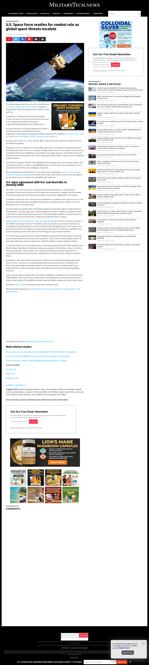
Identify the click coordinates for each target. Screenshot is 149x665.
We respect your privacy (63, 645)
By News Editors (109, 207)
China (48, 389)
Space (61, 392)
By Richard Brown (110, 100)
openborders (68, 13)
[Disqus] (45, 539)
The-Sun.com (11, 369)
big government (33, 389)
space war (79, 392)
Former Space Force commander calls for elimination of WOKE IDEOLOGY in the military (41, 352)
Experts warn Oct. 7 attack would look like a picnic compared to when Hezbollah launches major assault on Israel (119, 212)
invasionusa (98, 13)
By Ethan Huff (108, 109)
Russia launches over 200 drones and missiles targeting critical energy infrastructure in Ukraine (119, 187)
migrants (56, 13)
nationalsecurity (83, 13)
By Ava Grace (108, 157)
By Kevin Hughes (109, 92)
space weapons (25, 395)
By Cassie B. (108, 224)
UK (45, 395)
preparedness (19, 392)
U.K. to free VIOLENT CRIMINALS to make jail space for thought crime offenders (38, 356)
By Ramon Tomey (110, 134)
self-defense (53, 392)
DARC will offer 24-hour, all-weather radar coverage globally (30, 221)
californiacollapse (15, 13)
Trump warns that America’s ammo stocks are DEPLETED (117, 155)
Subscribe (122, 662)
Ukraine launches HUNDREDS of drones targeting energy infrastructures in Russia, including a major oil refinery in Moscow (120, 89)
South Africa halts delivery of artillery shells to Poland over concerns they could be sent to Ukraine (118, 147)
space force (70, 392)
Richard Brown (24, 34)
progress (29, 392)
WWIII (64, 395)
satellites (43, 392)
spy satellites (37, 395)
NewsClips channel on (39, 341)
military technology (66, 389)
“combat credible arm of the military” (22, 107)
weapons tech (55, 395)
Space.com (10, 374)
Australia (22, 389)
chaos (42, 389)
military (54, 389)
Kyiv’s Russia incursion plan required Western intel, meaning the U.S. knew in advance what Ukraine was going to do (119, 106)
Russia (36, 392)
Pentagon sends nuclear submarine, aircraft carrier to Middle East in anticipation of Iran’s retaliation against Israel (118, 229)
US (48, 395)
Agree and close (128, 652)
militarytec (45, 13)
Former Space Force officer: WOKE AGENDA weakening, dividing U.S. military (36, 361)
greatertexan (32, 13)
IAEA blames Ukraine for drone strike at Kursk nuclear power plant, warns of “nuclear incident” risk (118, 171)
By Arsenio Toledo (110, 190)
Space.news (19, 285)
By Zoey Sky (108, 199)
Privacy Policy (74, 657)
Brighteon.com (12, 378)
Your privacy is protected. (17, 427)
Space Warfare (12, 395)
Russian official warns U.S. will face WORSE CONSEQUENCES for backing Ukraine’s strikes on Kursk (119, 131)
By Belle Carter (109, 182)
